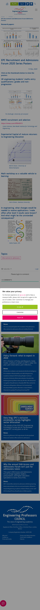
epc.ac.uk (22, 295)
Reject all (20, 317)
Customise (20, 312)
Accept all (20, 307)
